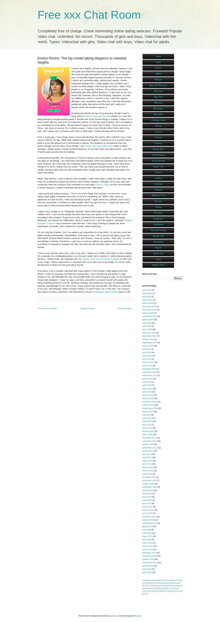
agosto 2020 (147, 490)
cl (162, 580)
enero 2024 (147, 366)
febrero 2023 (147, 398)
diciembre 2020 (149, 477)
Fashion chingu (102, 184)
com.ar (153, 580)
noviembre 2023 (149, 372)
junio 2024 (147, 352)
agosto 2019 (147, 526)
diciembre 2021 (149, 438)
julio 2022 (146, 415)
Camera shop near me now (97, 116)
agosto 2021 (147, 451)
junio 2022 (147, 418)
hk (147, 594)
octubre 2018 (148, 559)
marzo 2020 (147, 507)
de (143, 585)
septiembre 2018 (149, 562)
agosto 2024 (147, 346)
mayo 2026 (147, 293)
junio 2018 (147, 572)
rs (166, 591)
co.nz (179, 591)
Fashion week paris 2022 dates (98, 146)
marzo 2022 (147, 428)
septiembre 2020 (149, 487)
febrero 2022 (147, 431)
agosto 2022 (147, 411)
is (154, 583)
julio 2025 (146, 323)
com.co (145, 591)
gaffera (114, 616)
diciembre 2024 (149, 333)
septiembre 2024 (149, 343)
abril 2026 (146, 297)
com (144, 580)
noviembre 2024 (149, 336)
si (158, 585)
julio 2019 (146, 530)
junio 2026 (147, 290)
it (157, 591)
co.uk (172, 588)
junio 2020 (147, 497)
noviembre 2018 (149, 556)
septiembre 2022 (149, 408)
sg (162, 588)
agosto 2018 (147, 566)
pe (143, 594)
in (151, 591)
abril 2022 (146, 425)
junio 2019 (147, 533)
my (169, 585)
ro (168, 580)
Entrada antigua (125, 308)
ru (149, 585)
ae (144, 588)
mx (177, 585)
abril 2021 (146, 464)
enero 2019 (147, 549)
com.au (165, 583)
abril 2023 (146, 392)
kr (165, 580)
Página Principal (87, 308)
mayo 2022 (147, 421)
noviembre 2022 (149, 402)
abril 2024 (146, 359)
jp (158, 588)
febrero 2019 (147, 546)
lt (164, 588)
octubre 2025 (148, 313)
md (165, 585)
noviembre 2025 (149, 310)
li (155, 585)
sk (153, 585)
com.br (173, 583)
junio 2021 (147, 457)
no (181, 585)
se (161, 585)
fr (146, 585)
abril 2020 (146, 503)
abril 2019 (146, 539)
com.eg (172, 591)
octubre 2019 (148, 520)
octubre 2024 (148, 339)
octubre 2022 (148, 405)
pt (181, 580)
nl (155, 588)
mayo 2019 (147, 536)
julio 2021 (146, 454)
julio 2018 (146, 569)
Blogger (137, 616)
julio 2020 (146, 494)
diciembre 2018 (149, 553)
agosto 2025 (147, 319)
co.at (158, 583)
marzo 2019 (147, 543)
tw (148, 588)
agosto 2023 (147, 379)
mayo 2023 (147, 389)
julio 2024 (146, 349)
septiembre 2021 (149, 448)
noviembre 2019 (149, 517)
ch (168, 588)
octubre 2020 (148, 484)
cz (144, 583)
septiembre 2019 (149, 523)
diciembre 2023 (149, 369)
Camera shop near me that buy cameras (101, 259)
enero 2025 (147, 329)
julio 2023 (146, 382)
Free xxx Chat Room (89, 15)
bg (159, 580)
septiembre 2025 (149, 316)
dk (148, 583)
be (178, 583)
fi (171, 580)
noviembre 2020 (149, 480)
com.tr (161, 591)
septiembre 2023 (149, 375)
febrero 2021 (147, 471)
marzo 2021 (147, 467)
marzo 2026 (147, 300)
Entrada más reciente (47, 308)
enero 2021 (147, 474)
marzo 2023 (147, 395)
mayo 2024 (147, 356)
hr (177, 588)
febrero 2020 (147, 510)
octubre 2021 (148, 444)
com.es (176, 580)
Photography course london (105, 292)
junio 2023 (147, 385)
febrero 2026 (147, 303)
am (151, 588)
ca (173, 585)
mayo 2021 (147, 461)
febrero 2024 (147, 362)
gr (151, 583)
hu (154, 591)
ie (148, 580)
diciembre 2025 (149, 306)
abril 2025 (146, 326)
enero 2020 (147, 513)
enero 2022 (147, 434)
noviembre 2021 (149, 441)
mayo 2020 (147, 500)
